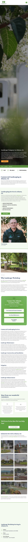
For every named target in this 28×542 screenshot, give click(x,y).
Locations (5, 166)
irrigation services (19, 369)
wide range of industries (13, 436)
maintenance (18, 195)
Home (2, 166)
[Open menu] (26, 2)
